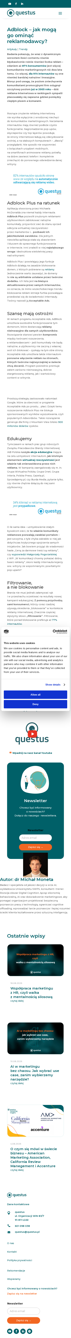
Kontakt (12, 1251)
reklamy (49, 269)
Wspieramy (13, 1279)
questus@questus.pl (27, 1231)
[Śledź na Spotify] (29, 1331)
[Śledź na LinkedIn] (22, 3)
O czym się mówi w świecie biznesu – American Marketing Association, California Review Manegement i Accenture (33, 1157)
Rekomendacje (16, 1270)
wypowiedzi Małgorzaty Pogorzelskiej (34, 554)
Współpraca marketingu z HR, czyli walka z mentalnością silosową (31, 992)
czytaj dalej (17, 1000)
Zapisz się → (35, 847)
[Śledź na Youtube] (9, 3)
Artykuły (12, 49)
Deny (35, 704)
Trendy (23, 49)
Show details (52, 684)
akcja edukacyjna (41, 452)
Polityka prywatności (19, 1260)
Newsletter (35, 830)
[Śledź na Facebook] (16, 3)
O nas (10, 1243)
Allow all (35, 694)
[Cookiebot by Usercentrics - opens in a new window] (52, 632)
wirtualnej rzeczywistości (38, 460)
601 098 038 (22, 1226)
